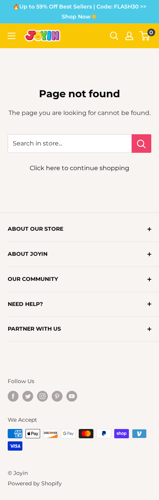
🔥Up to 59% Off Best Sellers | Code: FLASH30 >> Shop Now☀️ (79, 11)
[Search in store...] (141, 143)
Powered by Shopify (35, 483)
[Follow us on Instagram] (42, 396)
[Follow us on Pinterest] (57, 396)
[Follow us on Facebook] (13, 396)
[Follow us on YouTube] (71, 396)
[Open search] (114, 36)
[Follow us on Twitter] (27, 396)
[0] (145, 36)
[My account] (129, 36)
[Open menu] (11, 36)
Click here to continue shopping (79, 168)
